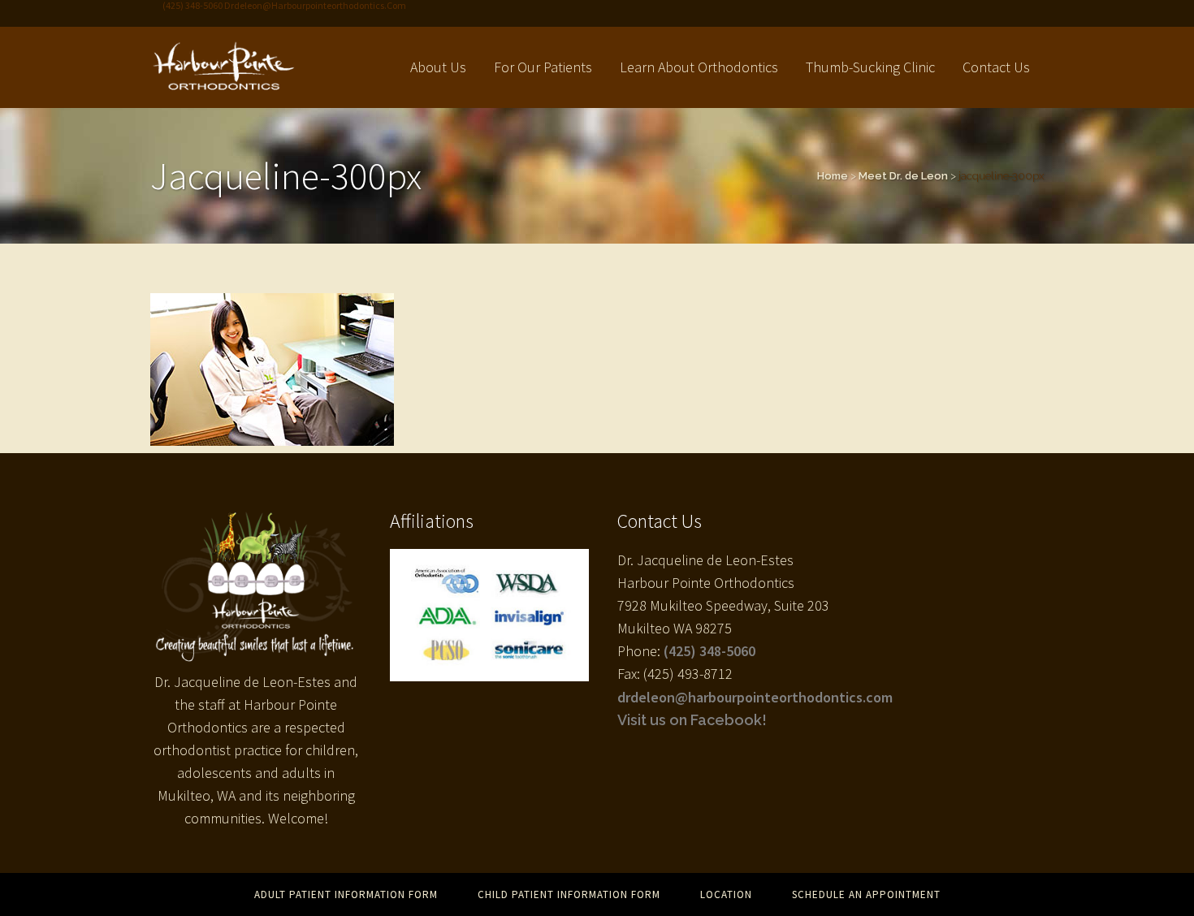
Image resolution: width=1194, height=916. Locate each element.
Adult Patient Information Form (346, 894)
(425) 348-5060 (709, 651)
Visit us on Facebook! (692, 719)
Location (726, 894)
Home (832, 176)
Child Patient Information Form (569, 894)
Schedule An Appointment (866, 894)
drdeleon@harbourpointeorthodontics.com (755, 697)
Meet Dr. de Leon (903, 176)
